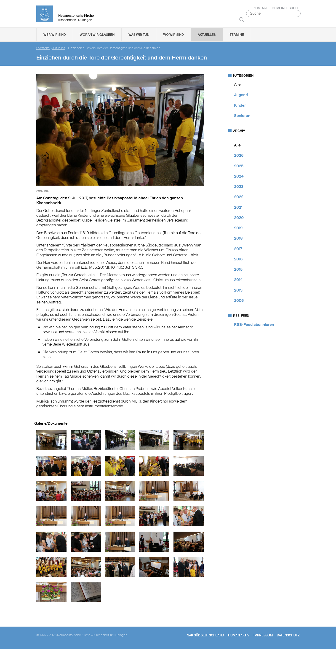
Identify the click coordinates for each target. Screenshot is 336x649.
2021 (238, 207)
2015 (238, 269)
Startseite (43, 48)
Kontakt (260, 8)
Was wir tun (138, 34)
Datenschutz (288, 635)
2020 (239, 217)
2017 (238, 248)
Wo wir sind (173, 34)
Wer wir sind (54, 34)
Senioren (242, 115)
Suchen (241, 19)
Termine (237, 34)
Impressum (263, 635)
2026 (238, 155)
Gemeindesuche (286, 8)
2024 (239, 176)
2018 (238, 238)
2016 (238, 259)
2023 (238, 186)
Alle (237, 84)
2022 (238, 196)
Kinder (240, 105)
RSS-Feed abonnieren (254, 324)
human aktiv (238, 635)
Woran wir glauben (97, 34)
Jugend (241, 94)
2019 (238, 227)
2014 (238, 279)
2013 (238, 290)
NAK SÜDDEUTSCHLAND (205, 635)
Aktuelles (207, 34)
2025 (238, 165)
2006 (239, 300)
